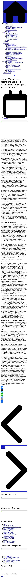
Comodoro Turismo (8, 531)
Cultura (5, 540)
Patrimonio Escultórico (12, 37)
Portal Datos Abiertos (11, 35)
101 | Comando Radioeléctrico (11, 557)
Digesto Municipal (11, 28)
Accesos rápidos (7, 61)
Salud (4, 524)
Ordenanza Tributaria (11, 30)
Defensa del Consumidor (12, 54)
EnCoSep (8, 56)
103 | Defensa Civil (8, 558)
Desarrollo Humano (8, 525)
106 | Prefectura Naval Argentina (11, 560)
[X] (14, 390)
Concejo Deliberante (8, 536)
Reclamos (6, 43)
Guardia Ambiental (11, 57)
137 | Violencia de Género (10, 562)
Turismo (8, 40)
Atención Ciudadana (11, 44)
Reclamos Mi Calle (11, 45)
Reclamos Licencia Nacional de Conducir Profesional (14, 59)
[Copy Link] (14, 399)
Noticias (8, 31)
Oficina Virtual (7, 73)
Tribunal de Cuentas (8, 538)
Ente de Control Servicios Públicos (12, 527)
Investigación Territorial (12, 34)
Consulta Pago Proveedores (13, 69)
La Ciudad (6, 32)
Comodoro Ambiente (8, 537)
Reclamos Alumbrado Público (13, 52)
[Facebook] (14, 387)
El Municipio (6, 23)
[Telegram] (14, 392)
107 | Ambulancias (8, 561)
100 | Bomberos (7, 556)
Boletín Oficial (9, 26)
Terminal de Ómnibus (11, 39)
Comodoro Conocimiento (9, 534)
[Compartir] (14, 401)
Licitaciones (9, 70)
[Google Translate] (14, 397)
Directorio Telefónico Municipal (14, 27)
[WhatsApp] (14, 394)
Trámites (5, 41)
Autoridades (9, 24)
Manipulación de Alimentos (13, 66)
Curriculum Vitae (10, 71)
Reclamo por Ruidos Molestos (14, 53)
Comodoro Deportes (8, 529)
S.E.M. (8, 67)
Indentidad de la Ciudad (12, 36)
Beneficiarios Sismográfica (13, 65)
